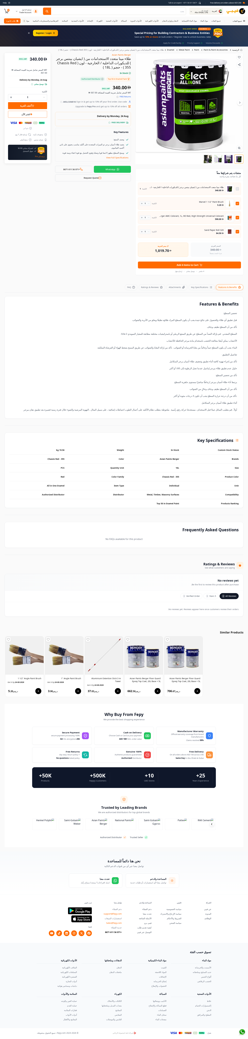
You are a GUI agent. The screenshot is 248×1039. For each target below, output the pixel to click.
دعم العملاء (147, 909)
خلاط (209, 1001)
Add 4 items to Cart (187, 265)
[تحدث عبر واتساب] (242, 1032)
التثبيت (163, 967)
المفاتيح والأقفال (70, 1019)
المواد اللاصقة (160, 972)
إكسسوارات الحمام (203, 1005)
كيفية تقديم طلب (144, 927)
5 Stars (211, 596)
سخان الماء (161, 1014)
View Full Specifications (117, 157)
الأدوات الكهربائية (69, 960)
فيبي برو (148, 923)
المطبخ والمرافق (204, 1014)
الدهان (119, 967)
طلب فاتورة (11, 21)
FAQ (129, 287)
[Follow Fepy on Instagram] (74, 933)
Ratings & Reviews (150, 287)
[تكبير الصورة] (239, 148)
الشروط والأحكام (174, 918)
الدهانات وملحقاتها (113, 960)
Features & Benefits (227, 287)
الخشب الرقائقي (204, 981)
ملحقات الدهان (115, 972)
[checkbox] (237, 189)
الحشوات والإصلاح (158, 986)
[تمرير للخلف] (224, 21)
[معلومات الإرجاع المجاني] (117, 97)
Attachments (175, 287)
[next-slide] (212, 824)
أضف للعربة (25, 105)
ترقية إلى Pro (40, 156)
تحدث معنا (147, 913)
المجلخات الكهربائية (69, 972)
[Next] (240, 102)
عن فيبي (207, 909)
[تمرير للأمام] (24, 21)
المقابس (118, 1014)
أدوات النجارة (71, 981)
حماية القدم (72, 1005)
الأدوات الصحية (204, 993)
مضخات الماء (160, 1019)
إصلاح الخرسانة (160, 981)
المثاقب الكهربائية (69, 967)
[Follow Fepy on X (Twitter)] (81, 933)
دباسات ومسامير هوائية (67, 986)
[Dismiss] (28, 33)
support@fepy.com (113, 913)
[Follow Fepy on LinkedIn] (66, 933)
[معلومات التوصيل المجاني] (109, 123)
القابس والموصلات (114, 1019)
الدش (209, 1010)
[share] (239, 65)
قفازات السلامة (70, 1010)
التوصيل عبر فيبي (144, 932)
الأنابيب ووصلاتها (159, 1001)
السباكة (162, 993)
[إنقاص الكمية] (149, 203)
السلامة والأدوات (69, 993)
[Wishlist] (239, 57)
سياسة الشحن (175, 923)
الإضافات (162, 976)
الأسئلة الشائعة (145, 918)
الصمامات (162, 1010)
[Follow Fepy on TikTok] (59, 933)
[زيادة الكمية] (142, 203)
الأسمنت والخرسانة (203, 967)
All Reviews (229, 596)
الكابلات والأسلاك (114, 1001)
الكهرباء (118, 993)
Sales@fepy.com (114, 923)
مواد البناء (206, 960)
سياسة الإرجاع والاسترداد (170, 913)
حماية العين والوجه (69, 1001)
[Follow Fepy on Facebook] (89, 933)
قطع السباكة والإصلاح (157, 1005)
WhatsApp (110, 169)
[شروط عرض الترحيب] (61, 102)
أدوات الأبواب (71, 1014)
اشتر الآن (26, 114)
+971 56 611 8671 (113, 932)
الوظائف (207, 918)
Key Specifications (199, 287)
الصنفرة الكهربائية (69, 976)
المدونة (208, 913)
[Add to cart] (38, 691)
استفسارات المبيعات (113, 918)
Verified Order (192, 596)
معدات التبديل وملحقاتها (112, 1005)
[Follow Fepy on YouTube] (52, 933)
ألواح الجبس (206, 976)
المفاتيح (118, 1010)
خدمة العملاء (116, 927)
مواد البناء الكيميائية (157, 960)
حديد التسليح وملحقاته (202, 972)
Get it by (16, 682)
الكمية (44, 91)
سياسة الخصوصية (173, 909)
